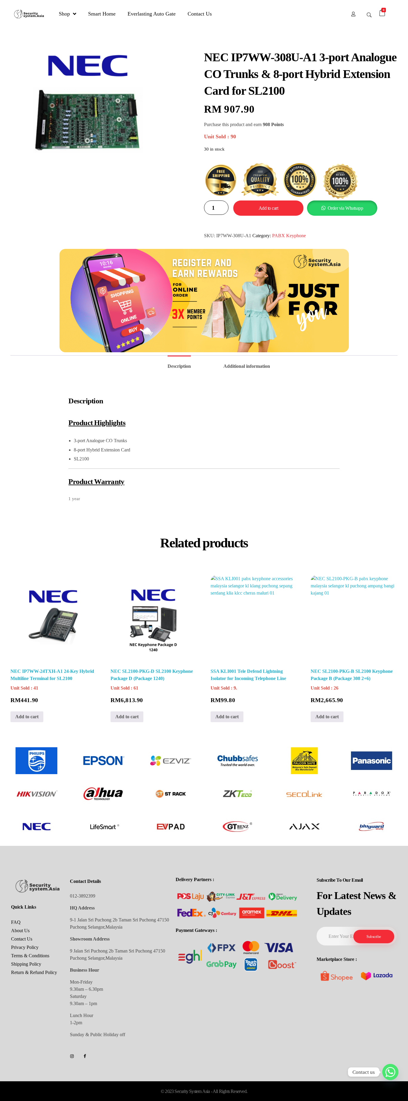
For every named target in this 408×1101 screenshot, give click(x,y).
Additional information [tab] (246, 366)
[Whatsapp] (390, 1072)
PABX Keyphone (289, 235)
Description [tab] (179, 366)
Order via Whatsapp (345, 208)
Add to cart (268, 208)
